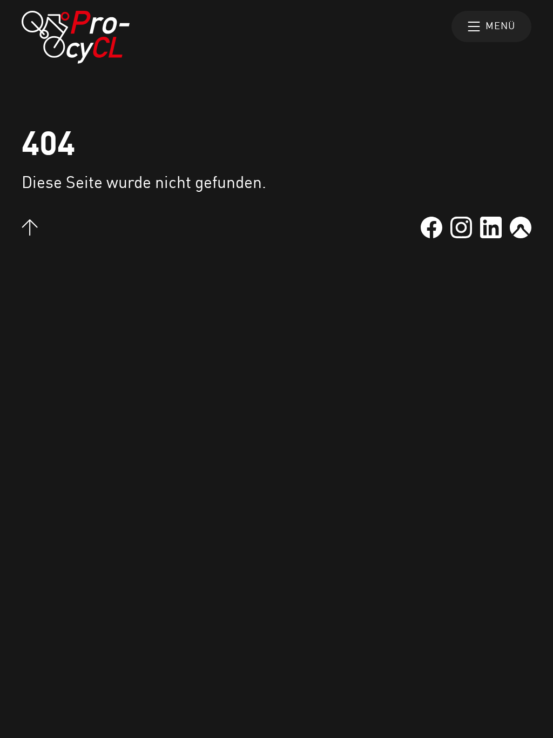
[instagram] (461, 227)
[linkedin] (491, 227)
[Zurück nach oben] (30, 227)
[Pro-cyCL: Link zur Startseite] (76, 37)
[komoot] (520, 227)
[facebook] (431, 227)
